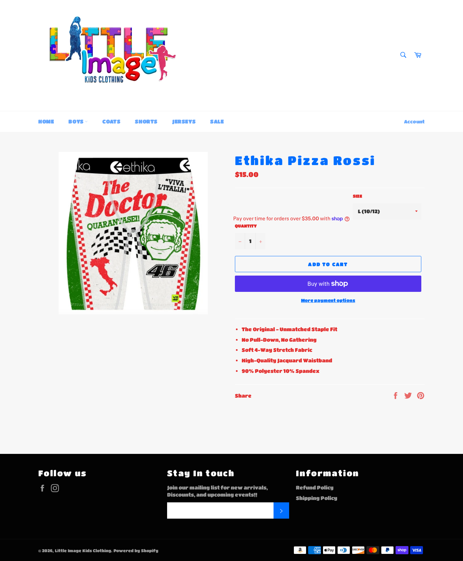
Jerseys (184, 121)
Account (414, 121)
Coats (111, 121)
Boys (76, 121)
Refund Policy (315, 487)
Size (357, 196)
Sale (217, 121)
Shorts (146, 121)
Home (46, 121)
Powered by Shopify (136, 550)
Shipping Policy (316, 498)
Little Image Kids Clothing (83, 550)
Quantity (246, 225)
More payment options (328, 300)
